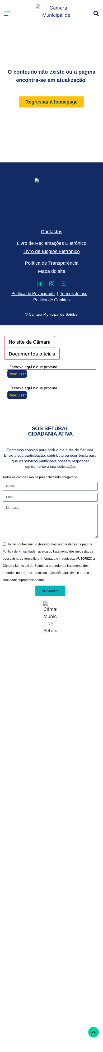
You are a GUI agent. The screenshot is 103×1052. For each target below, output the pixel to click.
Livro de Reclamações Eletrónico (51, 243)
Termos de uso (73, 293)
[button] (7, 13)
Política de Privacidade (19, 551)
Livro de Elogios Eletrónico (52, 251)
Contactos (51, 231)
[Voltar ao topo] (93, 1032)
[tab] (29, 342)
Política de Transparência (51, 263)
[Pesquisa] (96, 13)
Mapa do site (51, 271)
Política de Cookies (51, 300)
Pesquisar (17, 374)
